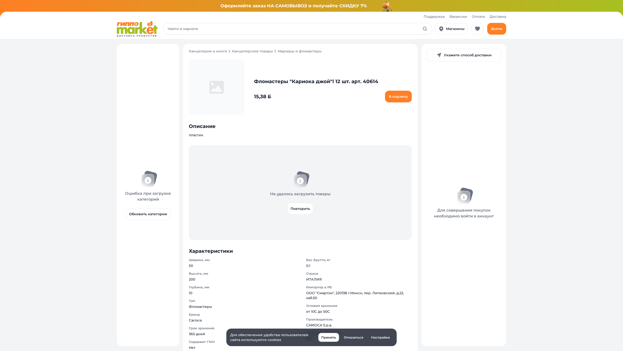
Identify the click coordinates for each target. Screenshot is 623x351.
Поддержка (434, 16)
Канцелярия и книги (208, 51)
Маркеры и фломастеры (299, 51)
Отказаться (353, 337)
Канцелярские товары (252, 51)
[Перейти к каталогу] (137, 29)
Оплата (478, 16)
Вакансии (458, 16)
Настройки (380, 337)
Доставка (498, 16)
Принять (328, 337)
